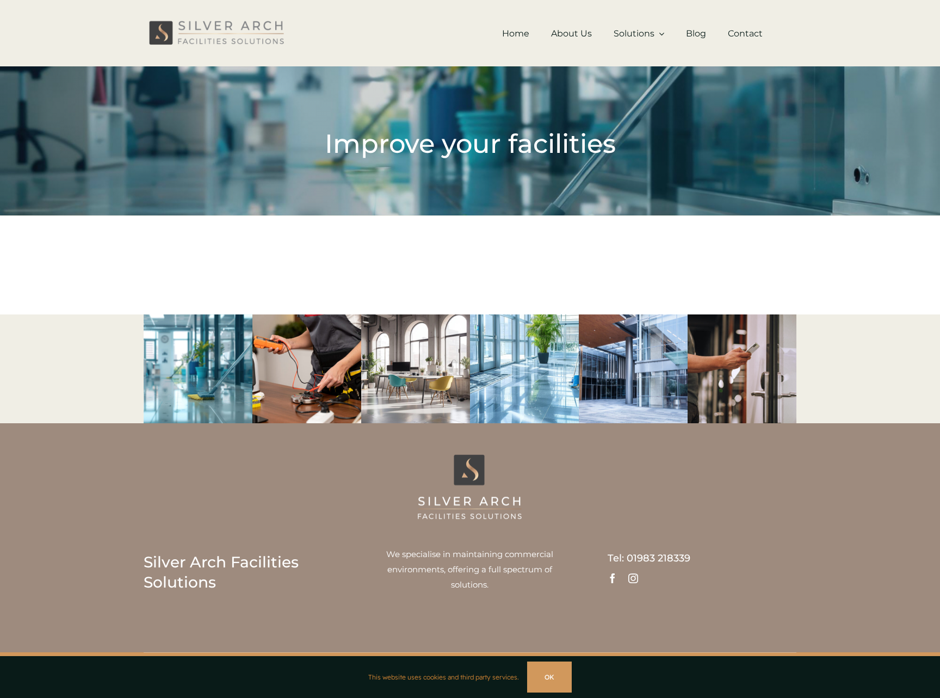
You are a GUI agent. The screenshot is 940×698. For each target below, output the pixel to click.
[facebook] (612, 578)
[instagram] (633, 578)
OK (549, 677)
